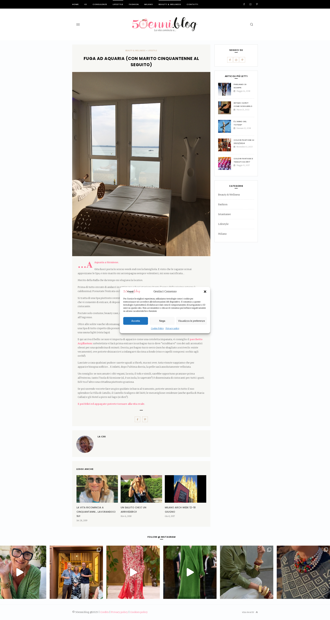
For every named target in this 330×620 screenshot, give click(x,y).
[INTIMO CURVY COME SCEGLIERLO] (226, 107)
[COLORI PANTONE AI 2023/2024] (226, 144)
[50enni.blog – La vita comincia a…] (165, 19)
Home (75, 4)
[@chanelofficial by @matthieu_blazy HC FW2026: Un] (133, 572)
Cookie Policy (157, 328)
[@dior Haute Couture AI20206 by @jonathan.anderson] (190, 572)
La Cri (102, 436)
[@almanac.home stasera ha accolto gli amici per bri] (76, 572)
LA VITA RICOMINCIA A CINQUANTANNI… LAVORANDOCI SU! (96, 512)
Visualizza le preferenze (191, 321)
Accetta (135, 321)
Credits (104, 612)
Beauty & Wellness (170, 4)
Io (85, 4)
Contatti (192, 4)
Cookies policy (139, 612)
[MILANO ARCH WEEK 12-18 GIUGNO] (185, 489)
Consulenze (100, 4)
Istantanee (224, 214)
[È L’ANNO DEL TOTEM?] (226, 126)
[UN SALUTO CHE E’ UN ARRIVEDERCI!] (141, 489)
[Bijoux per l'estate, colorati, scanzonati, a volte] (303, 572)
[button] (205, 291)
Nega (162, 321)
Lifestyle (118, 4)
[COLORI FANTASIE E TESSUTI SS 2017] (226, 163)
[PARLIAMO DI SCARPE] (226, 89)
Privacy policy (172, 328)
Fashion (134, 4)
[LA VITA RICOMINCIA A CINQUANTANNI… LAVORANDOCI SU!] (97, 489)
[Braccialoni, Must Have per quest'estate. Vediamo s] (246, 572)
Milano (148, 4)
